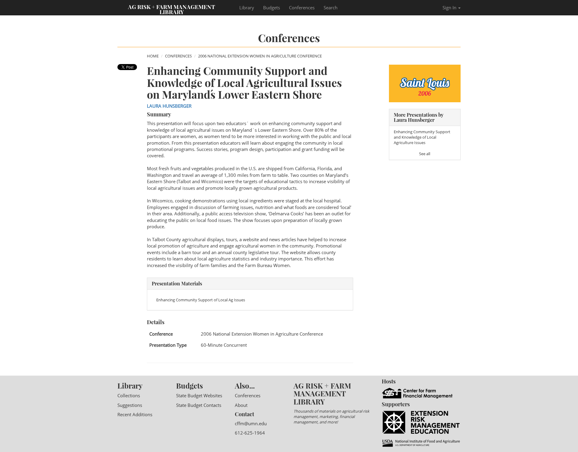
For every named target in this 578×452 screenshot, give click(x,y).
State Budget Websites (199, 395)
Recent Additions (134, 414)
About (241, 405)
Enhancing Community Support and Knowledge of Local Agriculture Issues (422, 137)
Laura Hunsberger (169, 106)
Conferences (302, 8)
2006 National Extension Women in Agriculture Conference (260, 56)
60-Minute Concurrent (224, 345)
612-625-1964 (250, 433)
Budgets (271, 8)
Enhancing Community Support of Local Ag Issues (200, 300)
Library (246, 8)
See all (424, 153)
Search (330, 8)
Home (153, 56)
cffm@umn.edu (251, 423)
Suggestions (129, 405)
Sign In (450, 8)
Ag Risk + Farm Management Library (171, 9)
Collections (128, 395)
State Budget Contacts (198, 405)
